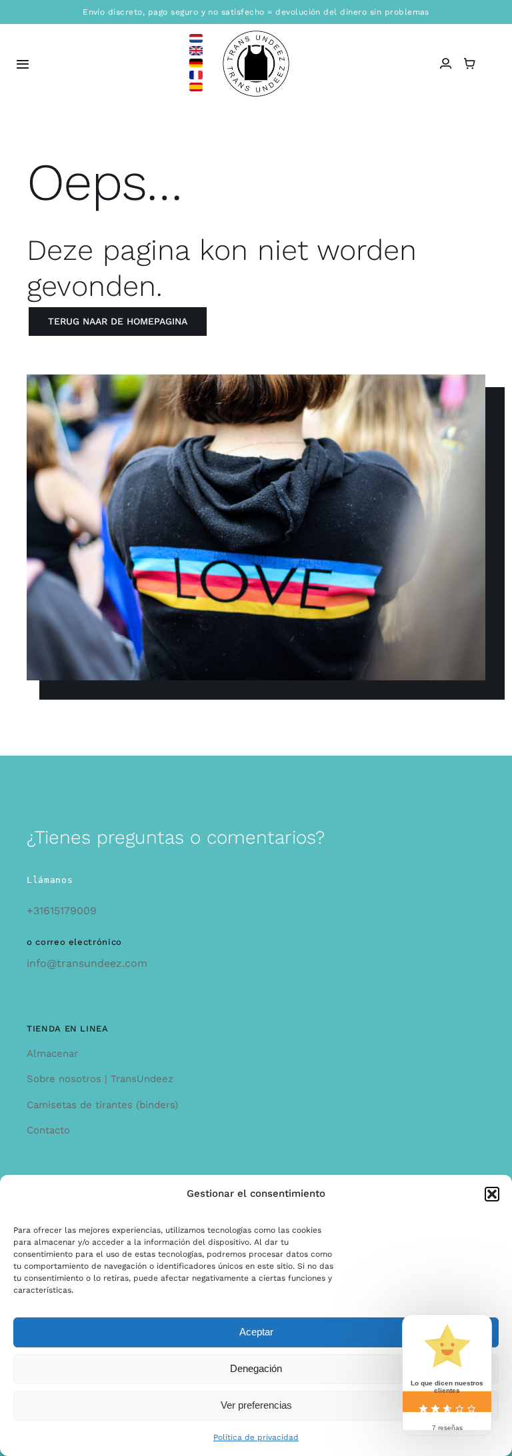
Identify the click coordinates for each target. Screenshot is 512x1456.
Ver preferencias (256, 1405)
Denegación (256, 1368)
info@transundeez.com (87, 963)
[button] (492, 1194)
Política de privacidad (256, 1437)
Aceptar (256, 1331)
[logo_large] (256, 35)
